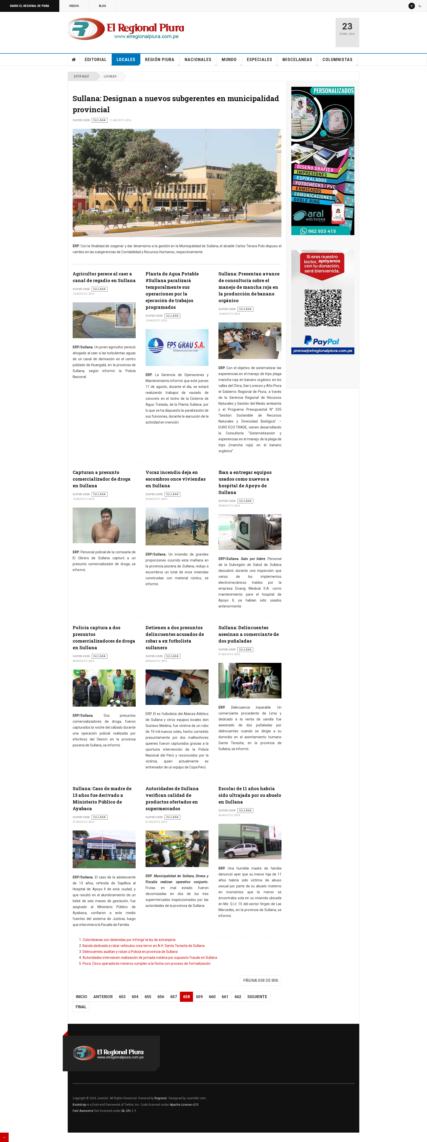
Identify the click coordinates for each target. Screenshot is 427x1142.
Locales (126, 59)
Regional (160, 1098)
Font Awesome (83, 1111)
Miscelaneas (297, 59)
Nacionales (198, 59)
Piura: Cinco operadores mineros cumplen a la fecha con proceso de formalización (147, 963)
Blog (102, 6)
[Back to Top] (4, 1137)
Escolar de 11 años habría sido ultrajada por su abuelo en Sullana (249, 795)
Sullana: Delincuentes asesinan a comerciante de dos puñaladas (248, 634)
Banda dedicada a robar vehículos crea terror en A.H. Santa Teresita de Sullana (144, 946)
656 (160, 996)
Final (81, 1007)
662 (238, 996)
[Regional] (126, 29)
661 (225, 996)
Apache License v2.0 (184, 1104)
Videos (74, 6)
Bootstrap (79, 1104)
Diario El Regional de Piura (29, 6)
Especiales (259, 59)
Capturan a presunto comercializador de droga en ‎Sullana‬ (101, 479)
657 (173, 996)
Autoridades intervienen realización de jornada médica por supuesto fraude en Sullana (150, 958)
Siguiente (257, 996)
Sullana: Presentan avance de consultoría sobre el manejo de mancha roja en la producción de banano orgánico (248, 287)
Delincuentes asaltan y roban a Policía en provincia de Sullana (130, 952)
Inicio (74, 60)
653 (122, 996)
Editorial (96, 59)
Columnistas (337, 59)
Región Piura (159, 59)
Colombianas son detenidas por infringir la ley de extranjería (129, 940)
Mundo (229, 59)
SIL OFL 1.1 (128, 1111)
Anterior (103, 996)
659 (199, 996)
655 (148, 996)
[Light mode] (411, 6)
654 (135, 996)
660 (212, 996)
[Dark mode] (420, 6)
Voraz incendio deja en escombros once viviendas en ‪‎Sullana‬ (176, 479)
